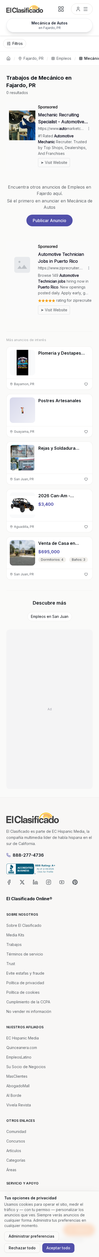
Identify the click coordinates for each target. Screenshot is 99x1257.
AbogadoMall (18, 1086)
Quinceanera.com (21, 1047)
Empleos (63, 58)
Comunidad (16, 1131)
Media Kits (15, 935)
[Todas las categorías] (61, 9)
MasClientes (16, 1076)
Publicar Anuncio (49, 220)
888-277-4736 (28, 855)
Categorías (15, 1160)
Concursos (15, 1141)
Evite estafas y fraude (25, 973)
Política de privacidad (25, 982)
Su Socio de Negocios (26, 1066)
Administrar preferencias (31, 1236)
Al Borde (13, 1095)
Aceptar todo (58, 1248)
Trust (10, 963)
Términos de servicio (24, 954)
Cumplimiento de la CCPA (28, 1002)
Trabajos (14, 944)
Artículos (13, 1150)
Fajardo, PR (33, 58)
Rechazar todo (22, 1248)
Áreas (11, 1169)
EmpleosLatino (18, 1057)
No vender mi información (28, 1011)
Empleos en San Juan (49, 616)
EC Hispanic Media (22, 1038)
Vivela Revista (18, 1105)
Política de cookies (23, 992)
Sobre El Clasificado (23, 925)
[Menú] (82, 9)
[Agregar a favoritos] (86, 384)
